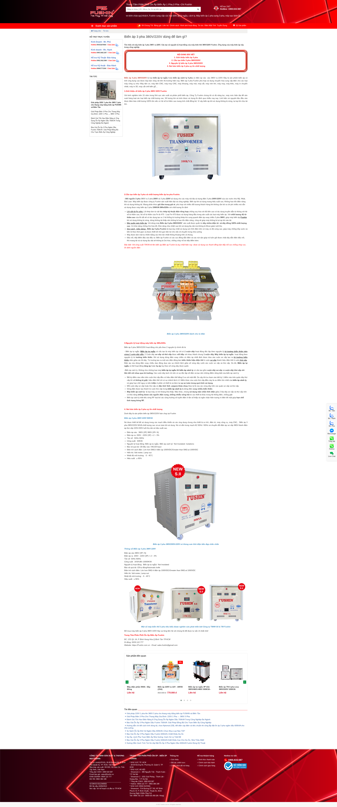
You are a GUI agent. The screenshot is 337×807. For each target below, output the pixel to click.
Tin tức (201, 25)
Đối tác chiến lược (178, 763)
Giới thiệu (175, 760)
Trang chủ (97, 31)
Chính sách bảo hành (207, 763)
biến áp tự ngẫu (169, 370)
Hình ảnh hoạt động (188, 25)
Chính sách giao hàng (207, 766)
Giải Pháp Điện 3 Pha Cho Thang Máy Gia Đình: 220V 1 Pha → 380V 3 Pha (158, 716)
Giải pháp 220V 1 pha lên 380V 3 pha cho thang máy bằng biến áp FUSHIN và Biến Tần (106, 104)
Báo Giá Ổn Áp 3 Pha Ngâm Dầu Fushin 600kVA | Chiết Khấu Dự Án (155, 734)
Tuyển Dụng (222, 25)
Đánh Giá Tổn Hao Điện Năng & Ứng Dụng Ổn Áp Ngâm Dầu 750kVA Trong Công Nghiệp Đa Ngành (105, 120)
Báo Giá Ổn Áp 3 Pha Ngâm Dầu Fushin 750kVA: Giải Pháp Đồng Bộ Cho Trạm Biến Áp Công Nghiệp (104, 129)
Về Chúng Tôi (147, 25)
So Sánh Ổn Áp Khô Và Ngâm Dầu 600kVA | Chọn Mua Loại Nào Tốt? (156, 731)
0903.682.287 (102, 53)
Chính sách (174, 25)
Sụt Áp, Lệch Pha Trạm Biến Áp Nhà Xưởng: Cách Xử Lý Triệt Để (154, 737)
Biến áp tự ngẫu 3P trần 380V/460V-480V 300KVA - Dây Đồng (199, 689)
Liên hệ (165, 25)
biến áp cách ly (186, 370)
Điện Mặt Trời (210, 25)
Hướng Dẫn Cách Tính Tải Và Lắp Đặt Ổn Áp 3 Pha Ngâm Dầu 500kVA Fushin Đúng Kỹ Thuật (166, 743)
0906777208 (101, 68)
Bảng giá (157, 25)
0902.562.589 (102, 60)
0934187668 (101, 45)
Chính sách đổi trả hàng (180, 766)
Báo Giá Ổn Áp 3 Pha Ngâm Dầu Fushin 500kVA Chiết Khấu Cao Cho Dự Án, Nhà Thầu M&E (165, 740)
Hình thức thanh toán (207, 760)
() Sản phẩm (241, 25)
